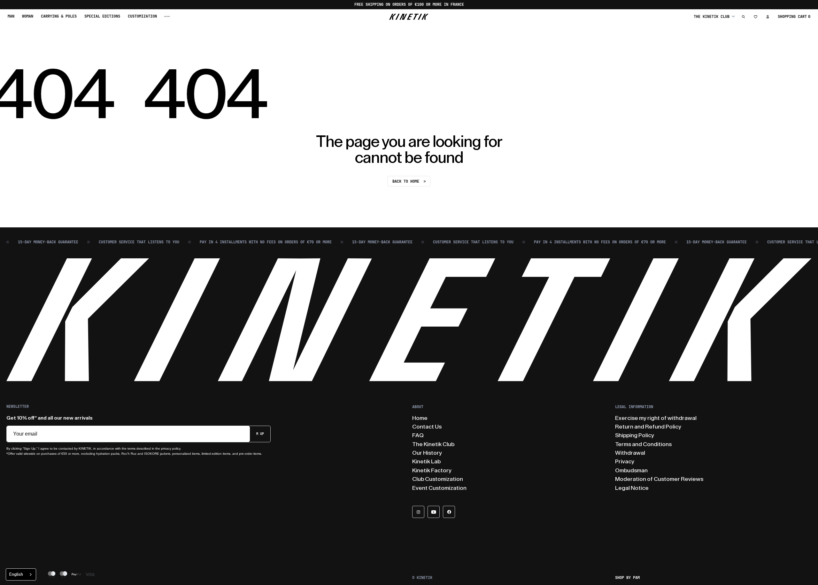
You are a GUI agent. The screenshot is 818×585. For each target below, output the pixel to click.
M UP (260, 434)
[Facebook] (449, 512)
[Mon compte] (768, 16)
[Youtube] (434, 512)
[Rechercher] (743, 16)
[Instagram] (418, 512)
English (16, 574)
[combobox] (21, 574)
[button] (714, 16)
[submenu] (167, 16)
